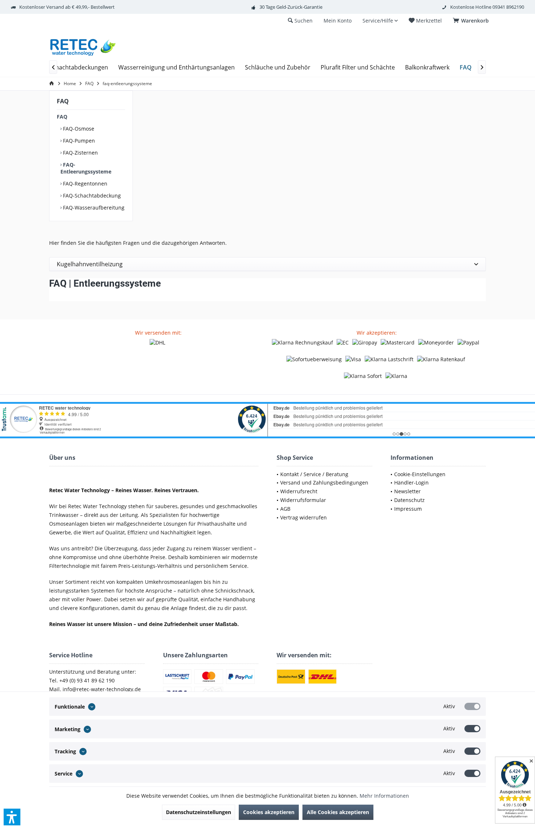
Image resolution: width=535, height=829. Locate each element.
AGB (285, 508)
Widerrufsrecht (298, 491)
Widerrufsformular (303, 500)
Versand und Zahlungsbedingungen (324, 482)
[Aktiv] (472, 706)
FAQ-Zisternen (80, 152)
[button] (12, 817)
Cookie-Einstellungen (419, 474)
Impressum (408, 508)
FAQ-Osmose (78, 128)
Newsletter (407, 491)
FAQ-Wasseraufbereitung (93, 207)
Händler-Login (411, 482)
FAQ (62, 116)
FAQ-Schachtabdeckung (91, 195)
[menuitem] (472, 21)
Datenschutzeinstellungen (198, 812)
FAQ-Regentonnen (84, 183)
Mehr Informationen (384, 795)
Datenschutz (409, 500)
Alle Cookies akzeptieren (338, 812)
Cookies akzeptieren (268, 812)
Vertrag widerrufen (303, 517)
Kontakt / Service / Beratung (314, 474)
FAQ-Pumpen (78, 140)
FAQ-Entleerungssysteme (85, 168)
